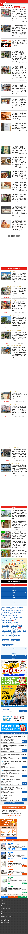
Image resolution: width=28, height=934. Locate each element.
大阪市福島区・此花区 (18, 610)
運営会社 (4, 903)
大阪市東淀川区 (20, 607)
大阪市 (13, 607)
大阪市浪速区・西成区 (6, 622)
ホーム (3, 900)
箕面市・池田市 (10, 627)
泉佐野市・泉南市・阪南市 (7, 643)
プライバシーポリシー (6, 913)
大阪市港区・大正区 (6, 617)
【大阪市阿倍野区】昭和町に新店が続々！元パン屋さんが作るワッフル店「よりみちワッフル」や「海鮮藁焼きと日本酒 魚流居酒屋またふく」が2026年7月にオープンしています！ (19, 352)
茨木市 (3, 627)
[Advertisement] (14, 138)
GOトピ (2, 7)
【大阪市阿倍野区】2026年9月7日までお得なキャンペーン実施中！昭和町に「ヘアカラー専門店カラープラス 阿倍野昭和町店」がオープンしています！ (19, 535)
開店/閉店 (17, 7)
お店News (23, 7)
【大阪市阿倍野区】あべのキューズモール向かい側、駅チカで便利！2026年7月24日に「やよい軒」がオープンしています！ (19, 291)
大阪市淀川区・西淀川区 (7, 610)
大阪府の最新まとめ (6, 607)
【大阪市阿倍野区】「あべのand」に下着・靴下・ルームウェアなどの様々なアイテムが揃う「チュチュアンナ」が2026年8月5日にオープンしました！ (19, 544)
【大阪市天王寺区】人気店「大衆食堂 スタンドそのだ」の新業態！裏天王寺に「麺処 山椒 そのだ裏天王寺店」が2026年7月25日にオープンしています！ (19, 553)
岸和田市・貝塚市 (5, 640)
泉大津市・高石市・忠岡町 (7, 638)
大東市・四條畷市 (5, 625)
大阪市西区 (15, 615)
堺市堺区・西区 (15, 632)
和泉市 (16, 638)
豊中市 (18, 627)
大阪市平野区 (15, 622)
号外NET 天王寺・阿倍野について (8, 916)
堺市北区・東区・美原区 (7, 635)
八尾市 (9, 632)
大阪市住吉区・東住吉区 (8, 620)
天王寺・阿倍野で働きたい (8, 733)
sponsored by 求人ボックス (21, 733)
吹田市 (20, 625)
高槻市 (14, 630)
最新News (8, 7)
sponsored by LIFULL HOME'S (20, 840)
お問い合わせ (4, 911)
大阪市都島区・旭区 (6, 612)
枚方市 (24, 630)
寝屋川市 (19, 630)
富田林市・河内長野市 (15, 640)
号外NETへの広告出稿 (6, 908)
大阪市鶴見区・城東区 (16, 612)
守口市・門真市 (14, 625)
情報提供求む (4, 905)
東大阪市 (4, 632)
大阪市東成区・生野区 (6, 615)
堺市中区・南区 (17, 635)
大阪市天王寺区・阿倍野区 (17, 617)
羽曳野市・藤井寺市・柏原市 (7, 645)
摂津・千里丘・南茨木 (6, 630)
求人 (12, 7)
